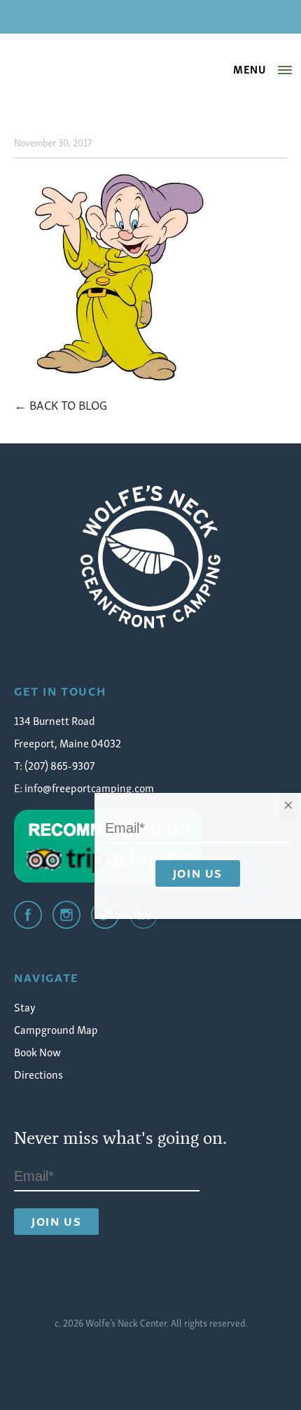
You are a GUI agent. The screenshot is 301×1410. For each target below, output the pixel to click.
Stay (25, 1006)
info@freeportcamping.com (89, 787)
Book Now (37, 1051)
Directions (38, 1074)
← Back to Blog (60, 404)
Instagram (66, 915)
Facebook (28, 915)
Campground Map (56, 1029)
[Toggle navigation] (285, 70)
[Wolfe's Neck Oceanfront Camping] (150, 556)
